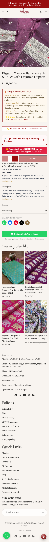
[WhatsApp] (4, 222)
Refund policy (8, 435)
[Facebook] (10, 222)
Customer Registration (11, 492)
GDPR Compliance (9, 422)
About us (5, 453)
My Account (7, 466)
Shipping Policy (8, 439)
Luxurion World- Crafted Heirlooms (24, 523)
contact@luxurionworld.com (20, 385)
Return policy (6, 187)
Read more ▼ (7, 181)
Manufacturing (7, 211)
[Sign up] (43, 512)
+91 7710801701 (8, 380)
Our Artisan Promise (10, 457)
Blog (4, 475)
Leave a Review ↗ (21, 119)
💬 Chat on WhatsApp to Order (24, 234)
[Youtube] (24, 395)
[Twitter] (28, 395)
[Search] (8, 12)
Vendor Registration (10, 479)
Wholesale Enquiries (10, 470)
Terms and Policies (24, 531)
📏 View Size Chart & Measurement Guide (24, 129)
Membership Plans (10, 483)
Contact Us (6, 462)
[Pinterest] (16, 222)
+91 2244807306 (15, 371)
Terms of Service (9, 431)
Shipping (5, 205)
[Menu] (3, 12)
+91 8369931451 (18, 376)
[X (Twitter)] (21, 222)
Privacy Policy (8, 417)
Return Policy (7, 409)
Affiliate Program (9, 488)
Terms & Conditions (10, 426)
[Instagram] (20, 395)
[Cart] (46, 12)
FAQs (4, 413)
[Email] (27, 222)
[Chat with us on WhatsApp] (6, 535)
